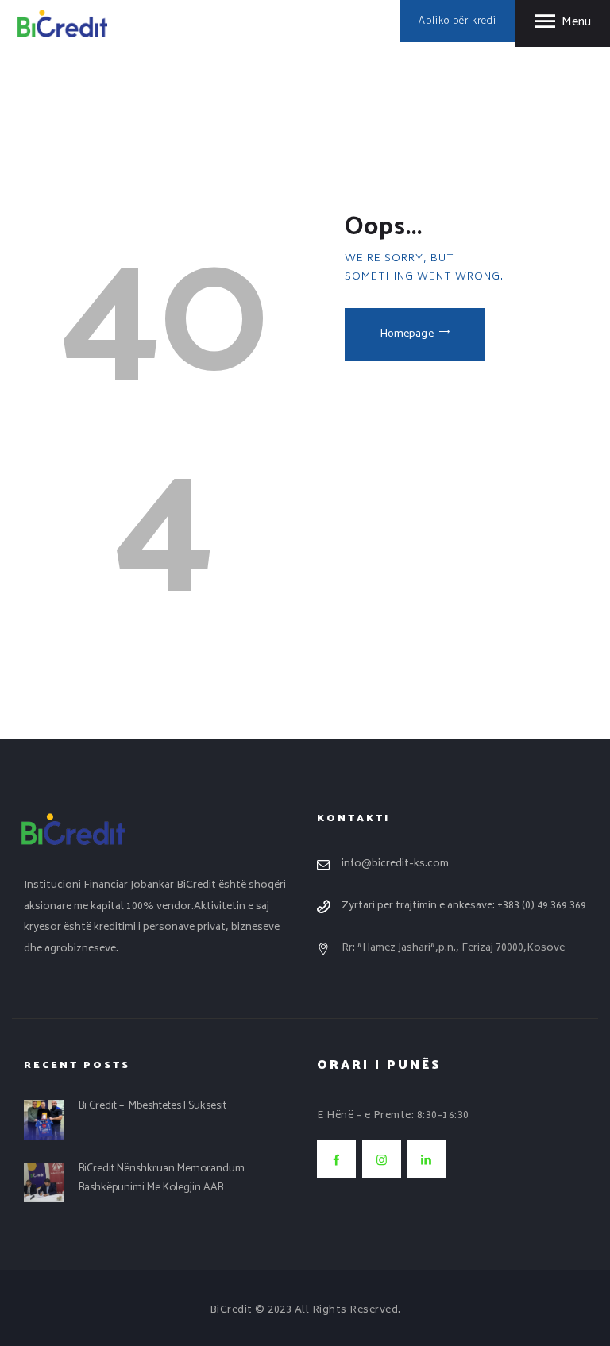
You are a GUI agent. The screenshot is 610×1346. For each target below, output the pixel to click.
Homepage (407, 334)
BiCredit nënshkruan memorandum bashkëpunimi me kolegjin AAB (162, 1178)
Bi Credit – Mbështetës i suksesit (152, 1105)
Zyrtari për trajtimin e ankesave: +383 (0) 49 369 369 (464, 906)
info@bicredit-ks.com (395, 864)
